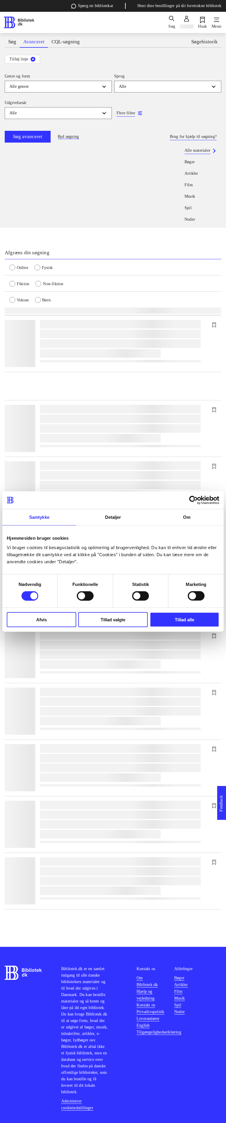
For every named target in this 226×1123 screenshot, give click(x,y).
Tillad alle (184, 619)
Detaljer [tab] (113, 517)
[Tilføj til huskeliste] (214, 325)
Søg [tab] (12, 41)
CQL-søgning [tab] (65, 41)
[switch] (85, 596)
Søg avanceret (27, 136)
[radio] (21, 267)
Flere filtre (126, 113)
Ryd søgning (68, 136)
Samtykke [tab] (39, 517)
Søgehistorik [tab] (204, 41)
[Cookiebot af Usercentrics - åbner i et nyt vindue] (193, 500)
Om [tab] (186, 517)
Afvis (41, 619)
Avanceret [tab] (33, 41)
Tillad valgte (113, 619)
